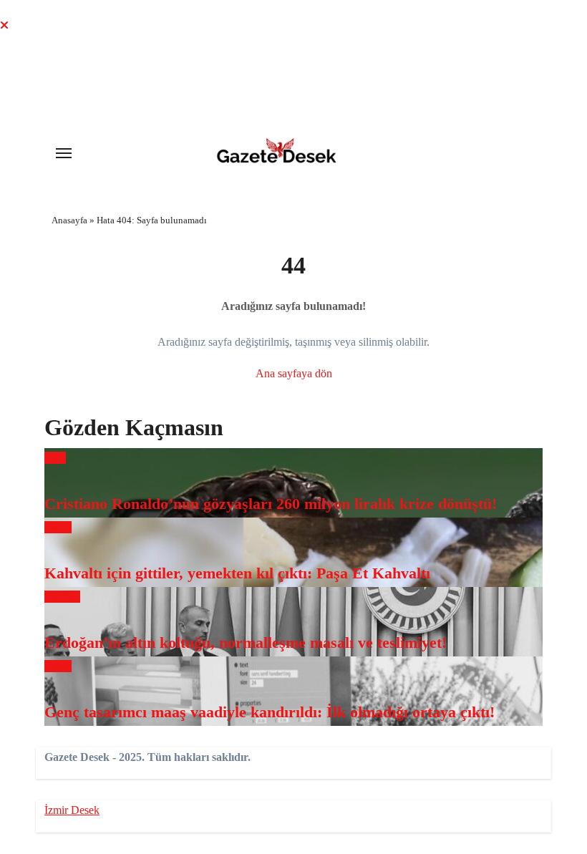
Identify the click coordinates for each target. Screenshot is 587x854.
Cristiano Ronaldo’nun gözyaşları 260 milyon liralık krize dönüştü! (270, 504)
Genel (58, 527)
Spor (55, 458)
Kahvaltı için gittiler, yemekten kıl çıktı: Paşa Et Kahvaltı (237, 573)
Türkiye (62, 597)
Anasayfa (69, 220)
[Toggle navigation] (64, 153)
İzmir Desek (72, 810)
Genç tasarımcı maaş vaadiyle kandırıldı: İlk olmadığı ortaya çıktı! (269, 712)
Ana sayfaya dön (294, 373)
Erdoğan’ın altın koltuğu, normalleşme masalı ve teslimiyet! (245, 642)
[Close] (4, 25)
